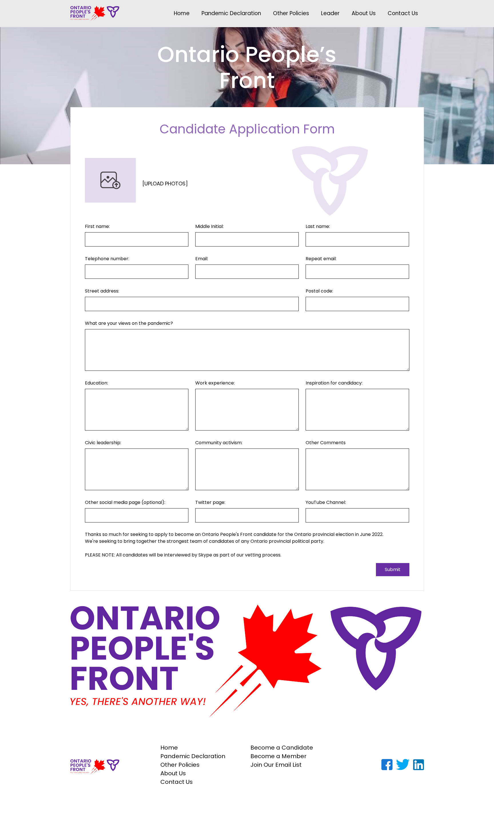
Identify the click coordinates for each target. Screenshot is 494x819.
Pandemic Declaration (231, 13)
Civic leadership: (103, 442)
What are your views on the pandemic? (129, 323)
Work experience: (215, 383)
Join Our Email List (276, 765)
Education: (96, 383)
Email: (201, 258)
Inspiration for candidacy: (334, 383)
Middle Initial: (209, 226)
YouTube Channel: (326, 502)
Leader (330, 13)
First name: (97, 226)
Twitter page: (210, 502)
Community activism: (218, 442)
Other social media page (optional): (125, 502)
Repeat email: (321, 258)
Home (182, 13)
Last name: (318, 226)
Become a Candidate (281, 748)
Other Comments (326, 442)
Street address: (102, 291)
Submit (393, 569)
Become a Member (278, 756)
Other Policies (291, 13)
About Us (364, 13)
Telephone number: (107, 258)
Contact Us (403, 13)
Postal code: (319, 291)
